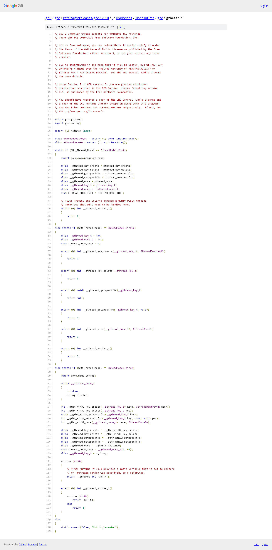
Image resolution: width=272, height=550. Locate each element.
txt (256, 544)
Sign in (264, 6)
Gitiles (22, 544)
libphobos (124, 18)
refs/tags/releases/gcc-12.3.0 (86, 18)
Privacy (32, 544)
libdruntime (144, 18)
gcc (57, 18)
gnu (48, 18)
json (265, 544)
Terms (43, 544)
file (121, 27)
